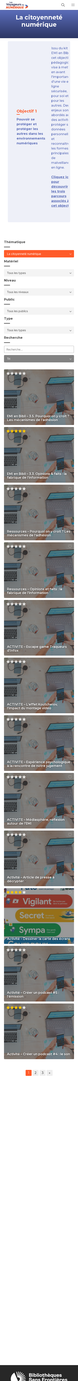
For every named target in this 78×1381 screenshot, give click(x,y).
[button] (73, 5)
